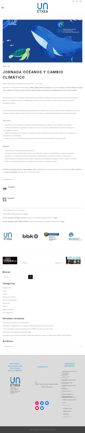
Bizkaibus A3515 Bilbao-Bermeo (18, 221)
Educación (6, 303)
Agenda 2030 (7, 83)
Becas (5, 291)
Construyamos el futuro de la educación (16, 323)
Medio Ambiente (28, 83)
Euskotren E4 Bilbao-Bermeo (17, 218)
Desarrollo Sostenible (17, 83)
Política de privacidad (47, 430)
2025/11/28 (6, 66)
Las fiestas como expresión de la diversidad (17, 332)
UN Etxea (40, 83)
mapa (55, 218)
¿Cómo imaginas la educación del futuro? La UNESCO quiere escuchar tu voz (28, 329)
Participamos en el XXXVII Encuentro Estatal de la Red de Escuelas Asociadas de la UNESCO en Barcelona (37, 335)
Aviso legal (34, 430)
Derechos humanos (9, 297)
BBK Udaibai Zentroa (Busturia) (40, 87)
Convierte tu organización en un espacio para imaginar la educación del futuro (28, 326)
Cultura (5, 294)
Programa (11, 187)
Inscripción (11, 198)
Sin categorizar (8, 313)
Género (5, 306)
